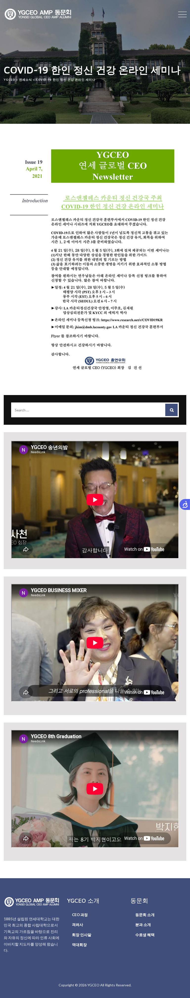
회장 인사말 (81, 934)
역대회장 (79, 944)
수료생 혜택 (145, 934)
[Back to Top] (179, 990)
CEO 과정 (80, 914)
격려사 (77, 924)
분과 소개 (143, 924)
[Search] (171, 410)
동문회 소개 (145, 914)
